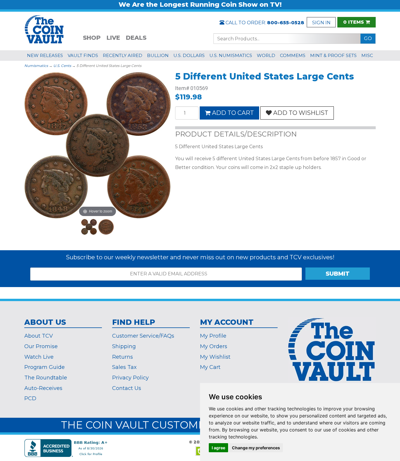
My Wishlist (215, 357)
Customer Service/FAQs (143, 336)
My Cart (210, 367)
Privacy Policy (130, 377)
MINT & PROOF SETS (333, 55)
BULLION (158, 55)
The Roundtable (45, 377)
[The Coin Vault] (44, 29)
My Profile (213, 336)
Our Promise (41, 346)
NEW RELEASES (45, 55)
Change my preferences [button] (256, 447)
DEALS (136, 37)
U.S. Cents (62, 65)
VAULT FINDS (83, 55)
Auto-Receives (43, 388)
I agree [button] (218, 447)
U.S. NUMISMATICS (230, 55)
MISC (367, 55)
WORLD (266, 55)
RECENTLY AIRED (122, 55)
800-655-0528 (285, 22)
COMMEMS (292, 55)
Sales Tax (124, 367)
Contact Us (126, 388)
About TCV (38, 336)
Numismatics (36, 65)
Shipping (124, 346)
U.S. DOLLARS (189, 55)
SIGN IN (321, 22)
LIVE (113, 37)
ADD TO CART (233, 112)
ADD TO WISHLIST (300, 112)
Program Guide (44, 367)
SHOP (92, 37)
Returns (122, 357)
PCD (30, 398)
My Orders (213, 346)
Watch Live (39, 357)
